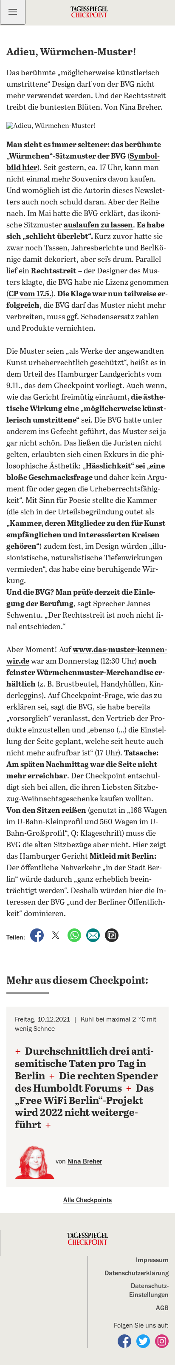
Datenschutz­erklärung (136, 1273)
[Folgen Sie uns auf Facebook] (125, 1340)
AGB (162, 1308)
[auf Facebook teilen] (37, 934)
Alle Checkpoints (87, 1200)
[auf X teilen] (56, 934)
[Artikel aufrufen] (112, 934)
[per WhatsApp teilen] (75, 934)
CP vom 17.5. (29, 294)
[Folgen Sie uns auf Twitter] (144, 1340)
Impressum (152, 1260)
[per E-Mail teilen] (94, 934)
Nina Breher (85, 1161)
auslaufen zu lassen (98, 225)
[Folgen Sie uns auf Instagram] (162, 1340)
